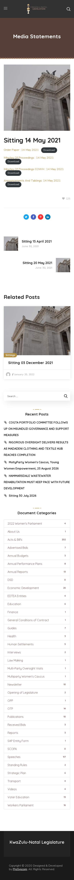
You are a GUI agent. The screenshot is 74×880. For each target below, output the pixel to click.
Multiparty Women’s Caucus (37, 676)
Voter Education (37, 797)
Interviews (37, 652)
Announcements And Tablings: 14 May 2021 (32, 181)
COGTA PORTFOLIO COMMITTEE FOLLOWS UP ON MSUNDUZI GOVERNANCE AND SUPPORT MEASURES (36, 429)
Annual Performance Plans (37, 564)
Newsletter (37, 684)
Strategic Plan (37, 773)
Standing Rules (37, 765)
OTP (37, 708)
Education (37, 604)
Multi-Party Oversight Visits (37, 668)
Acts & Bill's (37, 539)
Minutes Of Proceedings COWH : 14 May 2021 (34, 169)
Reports (37, 733)
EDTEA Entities (37, 596)
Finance (37, 612)
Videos (37, 789)
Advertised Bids (37, 547)
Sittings (10, 355)
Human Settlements (37, 644)
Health (37, 636)
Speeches (37, 757)
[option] (37, 342)
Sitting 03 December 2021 (30, 362)
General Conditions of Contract (37, 620)
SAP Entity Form (37, 741)
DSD (37, 580)
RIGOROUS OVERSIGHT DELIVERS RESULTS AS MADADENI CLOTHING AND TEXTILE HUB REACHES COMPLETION (36, 449)
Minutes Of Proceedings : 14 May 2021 (29, 158)
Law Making (37, 660)
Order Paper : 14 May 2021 (21, 150)
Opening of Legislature (37, 692)
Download (49, 150)
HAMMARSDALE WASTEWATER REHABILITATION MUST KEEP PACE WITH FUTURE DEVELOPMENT (37, 482)
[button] (68, 9)
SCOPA (37, 749)
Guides (37, 628)
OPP (37, 700)
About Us (37, 531)
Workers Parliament (37, 805)
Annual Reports (37, 572)
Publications (37, 716)
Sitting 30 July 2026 (22, 495)
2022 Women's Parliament (37, 523)
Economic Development (37, 588)
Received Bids (37, 725)
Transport (37, 781)
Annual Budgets (37, 556)
